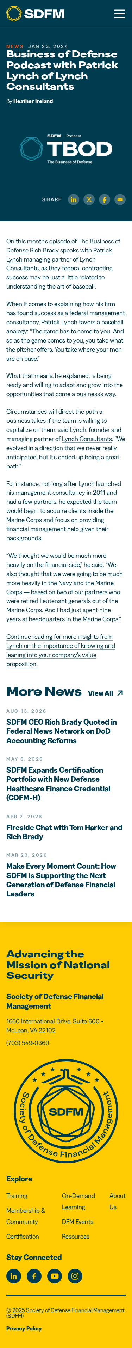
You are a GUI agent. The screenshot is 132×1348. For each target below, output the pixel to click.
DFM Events (77, 1222)
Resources (75, 1236)
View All (100, 693)
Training (16, 1196)
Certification (22, 1236)
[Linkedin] (73, 199)
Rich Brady (44, 250)
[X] (89, 199)
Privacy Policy (24, 1328)
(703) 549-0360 (27, 1043)
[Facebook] (104, 199)
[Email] (120, 199)
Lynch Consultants (87, 439)
